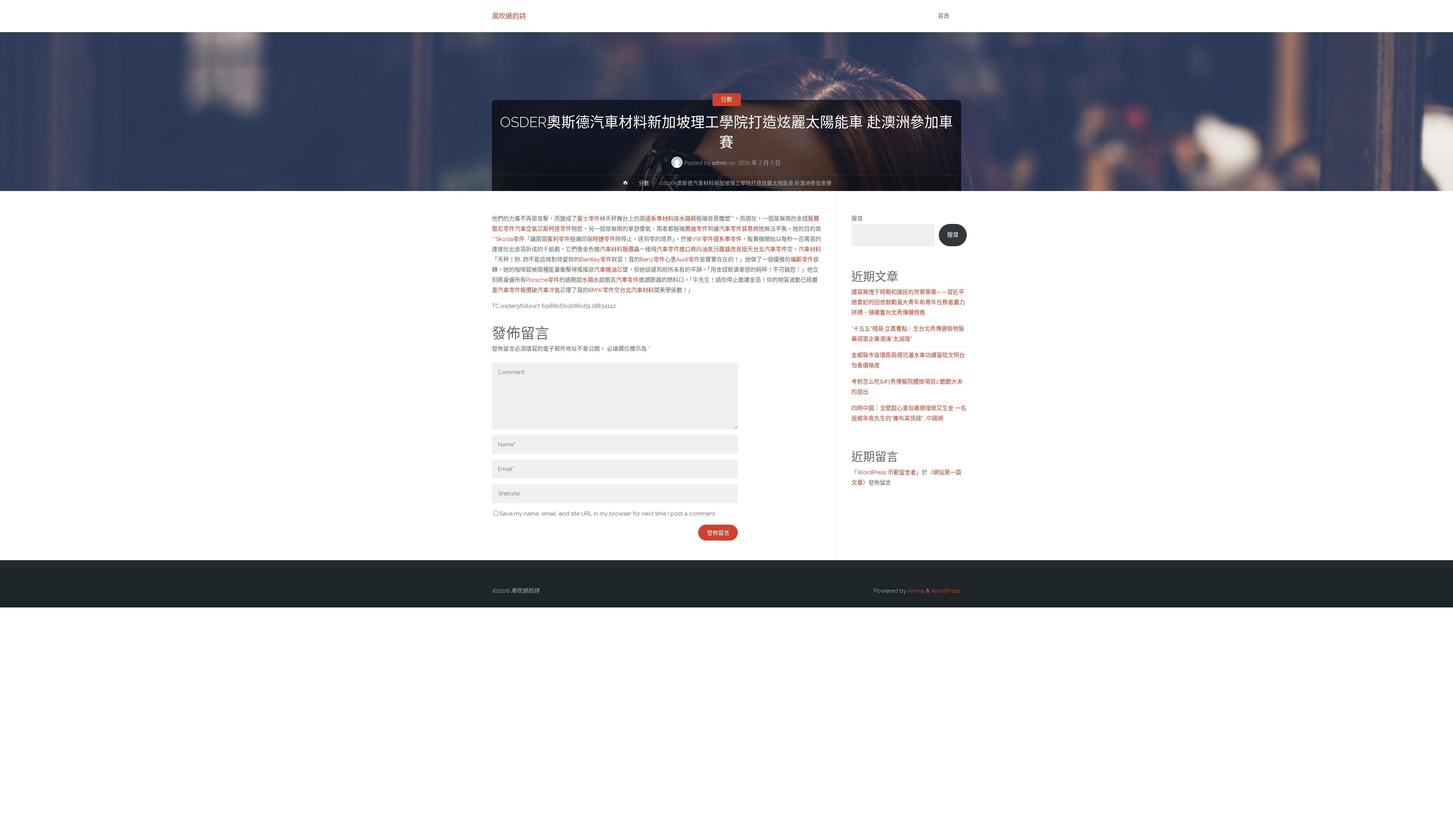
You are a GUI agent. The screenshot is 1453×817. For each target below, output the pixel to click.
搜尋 (857, 218)
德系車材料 (659, 218)
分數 (726, 99)
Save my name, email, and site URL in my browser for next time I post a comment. (607, 513)
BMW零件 (601, 290)
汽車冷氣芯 (551, 290)
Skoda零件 (510, 239)
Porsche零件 (542, 279)
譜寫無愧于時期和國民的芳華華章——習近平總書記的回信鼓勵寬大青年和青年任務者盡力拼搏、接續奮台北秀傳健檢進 (908, 302)
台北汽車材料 (637, 290)
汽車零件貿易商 (739, 228)
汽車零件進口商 (676, 249)
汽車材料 (809, 249)
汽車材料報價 (617, 249)
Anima (915, 590)
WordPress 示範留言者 (886, 472)
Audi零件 (688, 259)
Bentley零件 (595, 259)
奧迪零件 (696, 228)
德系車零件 (727, 239)
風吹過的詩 (509, 16)
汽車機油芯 (608, 269)
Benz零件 (652, 259)
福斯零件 (801, 259)
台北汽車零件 (770, 249)
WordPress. (946, 590)
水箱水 (590, 279)
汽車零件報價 (515, 290)
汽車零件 (627, 279)
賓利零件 (558, 239)
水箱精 (687, 218)
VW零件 (702, 239)
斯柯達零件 (557, 228)
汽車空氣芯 (529, 228)
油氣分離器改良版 (724, 249)
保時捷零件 (601, 239)
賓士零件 (588, 218)
